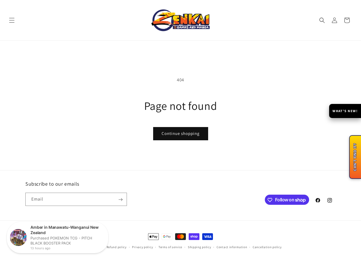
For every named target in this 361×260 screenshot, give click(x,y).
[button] (12, 20)
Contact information (232, 247)
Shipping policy (199, 247)
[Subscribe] (120, 199)
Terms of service (170, 247)
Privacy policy (142, 247)
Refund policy (117, 247)
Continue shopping (181, 133)
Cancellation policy (267, 247)
